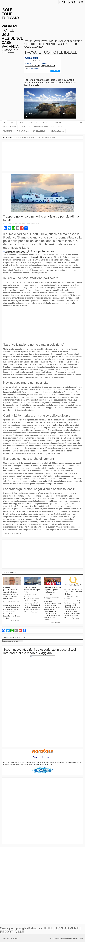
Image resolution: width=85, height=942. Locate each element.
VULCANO (58, 123)
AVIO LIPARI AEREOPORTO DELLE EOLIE (31, 131)
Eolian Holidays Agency (76, 938)
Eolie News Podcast (57, 131)
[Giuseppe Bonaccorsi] (15, 251)
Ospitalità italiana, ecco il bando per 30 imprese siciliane (73, 591)
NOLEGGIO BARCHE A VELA (44, 127)
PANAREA (46, 123)
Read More (14, 621)
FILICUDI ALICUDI (9, 127)
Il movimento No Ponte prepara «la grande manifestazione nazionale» (52, 590)
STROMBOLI (33, 123)
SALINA (21, 123)
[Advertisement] (54, 19)
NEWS (60, 127)
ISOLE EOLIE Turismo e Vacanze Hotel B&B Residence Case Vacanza (12, 28)
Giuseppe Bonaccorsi (42, 251)
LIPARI (11, 123)
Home (5, 137)
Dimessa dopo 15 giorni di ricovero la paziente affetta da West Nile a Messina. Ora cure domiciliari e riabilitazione (11, 593)
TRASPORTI (7, 131)
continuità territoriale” (43, 257)
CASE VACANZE (24, 127)
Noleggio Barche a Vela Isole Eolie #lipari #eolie (32, 589)
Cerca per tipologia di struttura (21, 928)
